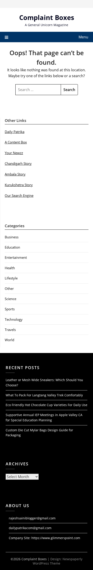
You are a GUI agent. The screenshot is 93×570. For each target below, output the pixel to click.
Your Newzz (14, 153)
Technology (14, 319)
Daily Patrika (14, 131)
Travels (10, 329)
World (9, 340)
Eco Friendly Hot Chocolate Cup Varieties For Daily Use (46, 405)
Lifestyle (11, 278)
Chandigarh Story (18, 163)
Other (9, 288)
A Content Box (16, 142)
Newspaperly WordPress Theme (57, 561)
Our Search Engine (19, 195)
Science (10, 298)
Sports (10, 309)
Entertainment (16, 257)
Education (12, 247)
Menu (83, 37)
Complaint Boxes (46, 17)
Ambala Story (15, 174)
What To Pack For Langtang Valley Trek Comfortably (44, 395)
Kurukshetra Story (19, 185)
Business (12, 237)
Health (10, 268)
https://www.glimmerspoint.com (55, 538)
